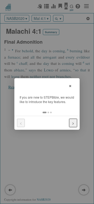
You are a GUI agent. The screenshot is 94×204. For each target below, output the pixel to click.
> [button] (73, 123)
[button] (44, 112)
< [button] (21, 123)
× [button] (70, 85)
